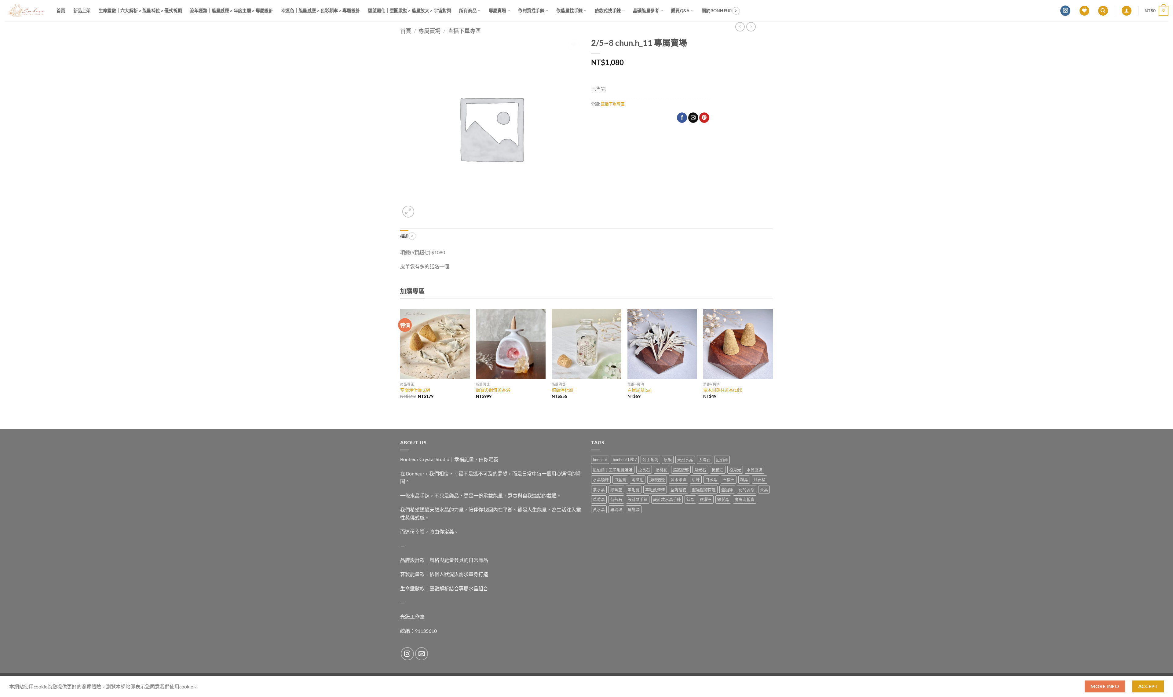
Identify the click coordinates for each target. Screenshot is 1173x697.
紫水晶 (599, 489)
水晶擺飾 (754, 469)
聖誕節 (727, 489)
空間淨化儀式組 (415, 390)
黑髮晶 (634, 509)
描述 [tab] (404, 235)
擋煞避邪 (681, 469)
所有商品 (468, 10)
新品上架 (82, 10)
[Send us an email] (421, 653)
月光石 (700, 469)
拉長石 (644, 469)
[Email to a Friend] (693, 117)
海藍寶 (620, 479)
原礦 (668, 459)
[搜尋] (1103, 11)
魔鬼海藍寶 (745, 499)
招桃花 (661, 469)
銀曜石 (706, 499)
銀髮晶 (723, 499)
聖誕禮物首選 (704, 489)
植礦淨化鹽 (562, 390)
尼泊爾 (722, 459)
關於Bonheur (717, 10)
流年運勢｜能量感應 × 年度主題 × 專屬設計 (231, 10)
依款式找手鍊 (608, 10)
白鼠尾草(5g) (639, 390)
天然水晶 (685, 459)
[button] (1126, 11)
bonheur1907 (625, 459)
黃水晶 (599, 509)
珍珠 (696, 479)
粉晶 (744, 479)
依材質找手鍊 (531, 10)
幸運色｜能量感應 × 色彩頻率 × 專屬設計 (320, 10)
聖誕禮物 (678, 489)
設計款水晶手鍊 (667, 499)
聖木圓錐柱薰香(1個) (722, 390)
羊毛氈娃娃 (655, 489)
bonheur (600, 459)
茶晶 (764, 489)
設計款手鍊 (638, 499)
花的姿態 (747, 489)
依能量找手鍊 (569, 10)
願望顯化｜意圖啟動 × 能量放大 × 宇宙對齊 (409, 10)
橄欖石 (718, 469)
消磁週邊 (657, 479)
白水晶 (711, 479)
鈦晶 (690, 499)
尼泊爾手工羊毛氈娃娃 (613, 469)
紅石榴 (760, 479)
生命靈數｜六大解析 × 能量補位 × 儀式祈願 (140, 10)
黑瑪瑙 (616, 509)
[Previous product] (751, 26)
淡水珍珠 (678, 479)
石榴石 (729, 479)
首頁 (61, 10)
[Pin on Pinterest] (704, 117)
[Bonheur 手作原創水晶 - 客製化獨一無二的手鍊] (26, 10)
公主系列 (650, 459)
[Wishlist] (1084, 11)
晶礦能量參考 (646, 10)
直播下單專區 (464, 31)
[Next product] (740, 26)
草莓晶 (599, 499)
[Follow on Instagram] (1065, 11)
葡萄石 (616, 499)
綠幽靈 (616, 489)
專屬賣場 (497, 10)
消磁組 (638, 479)
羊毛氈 (634, 489)
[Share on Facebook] (682, 117)
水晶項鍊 (601, 479)
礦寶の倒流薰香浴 (493, 390)
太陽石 (705, 459)
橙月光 (735, 469)
